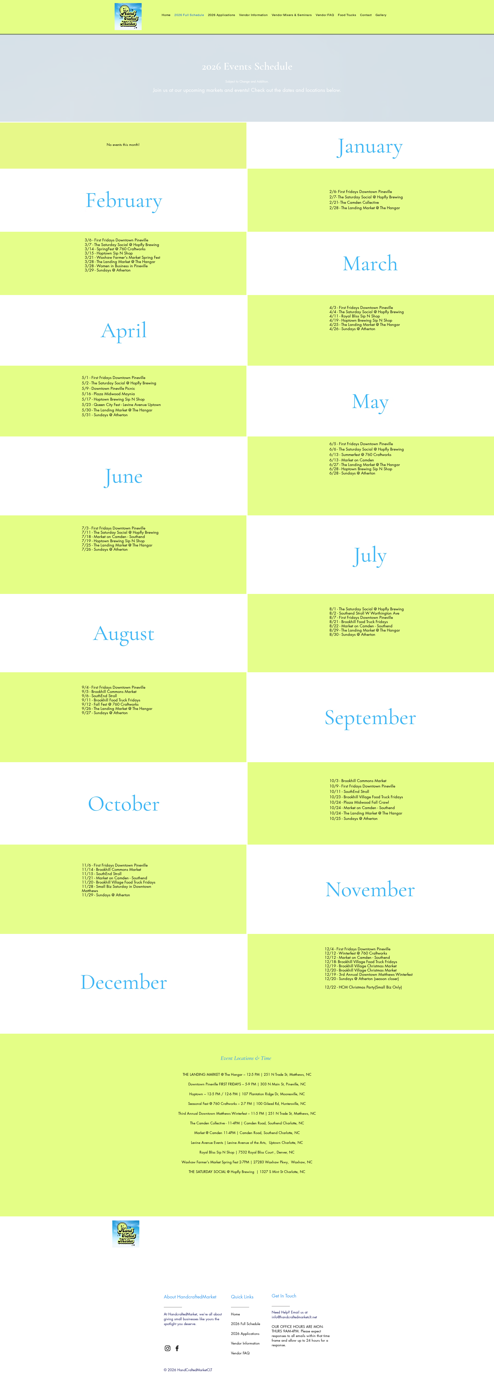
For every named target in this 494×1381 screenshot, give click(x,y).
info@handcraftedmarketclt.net (294, 1317)
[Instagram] (167, 1348)
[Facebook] (177, 1348)
